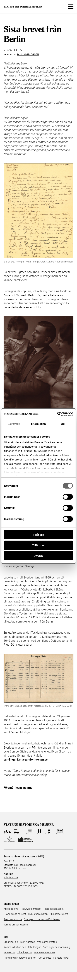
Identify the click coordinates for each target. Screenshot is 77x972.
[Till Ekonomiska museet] (18, 831)
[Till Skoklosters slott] (60, 831)
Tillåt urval (38, 545)
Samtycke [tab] (14, 423)
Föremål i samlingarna (18, 788)
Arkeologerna (11, 908)
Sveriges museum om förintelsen (42, 919)
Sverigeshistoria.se (44, 952)
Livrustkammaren (38, 914)
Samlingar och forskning (56, 947)
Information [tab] (38, 423)
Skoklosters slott (59, 914)
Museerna (9, 952)
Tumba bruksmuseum (16, 924)
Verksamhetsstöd (47, 942)
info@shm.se (11, 877)
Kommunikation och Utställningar (22, 947)
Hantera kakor (61, 957)
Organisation (11, 942)
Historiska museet (54, 908)
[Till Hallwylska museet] (30, 831)
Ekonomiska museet (15, 914)
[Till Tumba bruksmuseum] (9, 839)
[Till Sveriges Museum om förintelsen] (25, 839)
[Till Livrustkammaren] (49, 831)
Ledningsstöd (27, 942)
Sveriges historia (13, 919)
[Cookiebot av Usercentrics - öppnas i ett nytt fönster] (57, 414)
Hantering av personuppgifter (20, 957)
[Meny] (70, 6)
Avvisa (38, 555)
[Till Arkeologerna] (7, 831)
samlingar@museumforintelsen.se (25, 759)
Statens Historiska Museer (23, 7)
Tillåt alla (38, 534)
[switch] (68, 497)
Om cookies (44, 957)
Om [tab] (63, 423)
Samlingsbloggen (28, 54)
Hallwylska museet (31, 908)
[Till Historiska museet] (39, 831)
